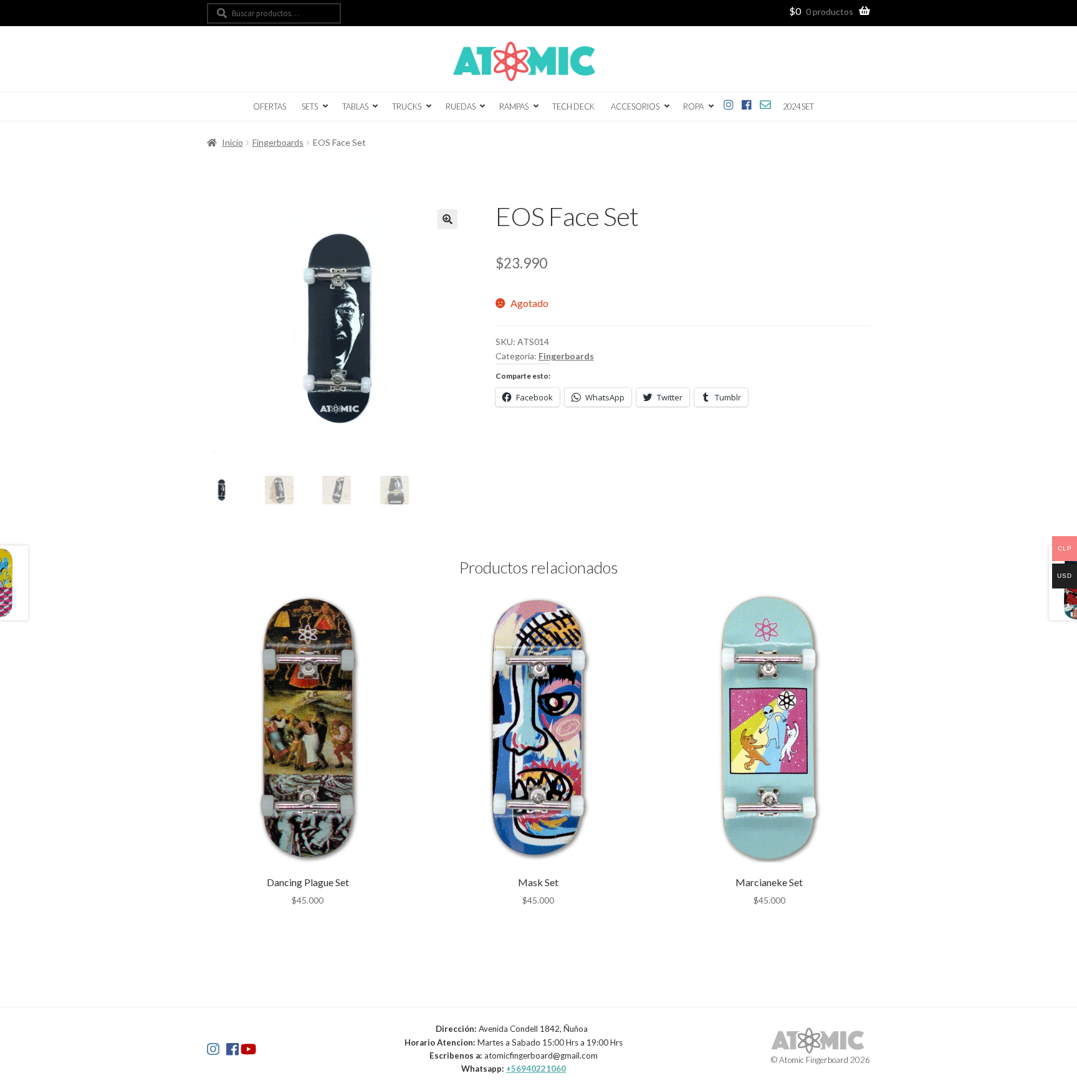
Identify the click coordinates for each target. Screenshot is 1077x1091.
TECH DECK (573, 106)
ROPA (693, 106)
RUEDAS (461, 106)
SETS (310, 106)
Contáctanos (765, 102)
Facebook (747, 102)
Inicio (232, 142)
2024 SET (798, 106)
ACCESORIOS (635, 106)
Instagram (729, 102)
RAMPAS (514, 106)
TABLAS (355, 106)
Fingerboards (278, 142)
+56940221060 (536, 1069)
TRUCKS (406, 106)
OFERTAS (269, 106)
